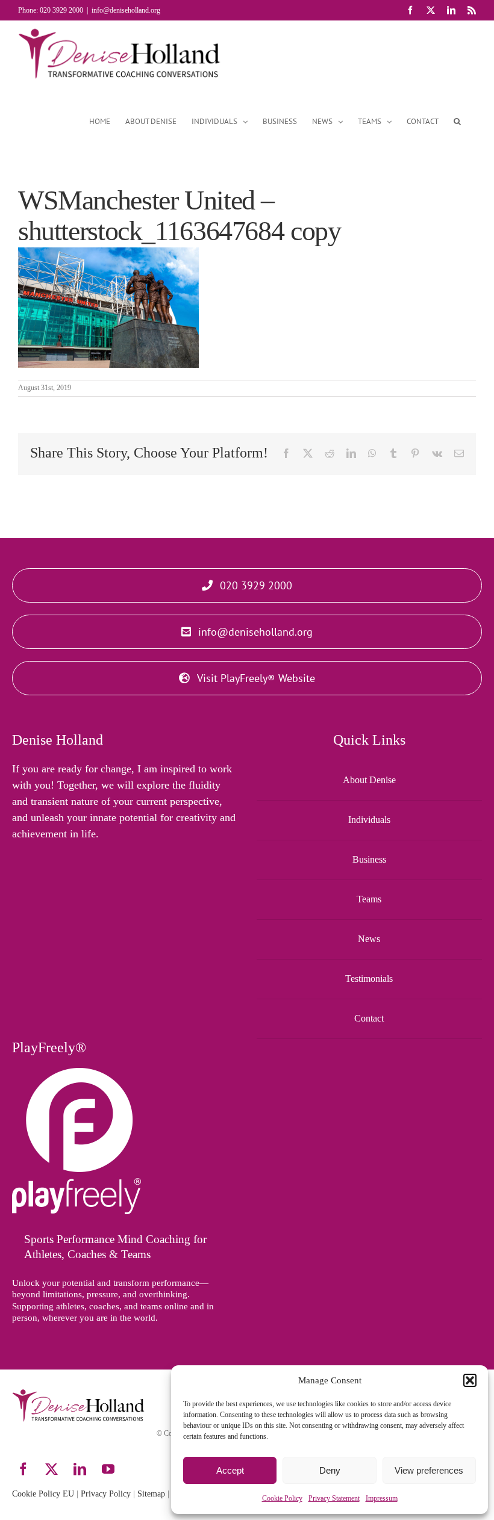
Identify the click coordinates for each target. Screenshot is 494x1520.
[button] (470, 1380)
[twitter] (51, 1469)
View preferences (429, 1470)
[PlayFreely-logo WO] (76, 1073)
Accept (230, 1470)
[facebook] (23, 1469)
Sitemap (151, 1493)
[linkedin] (80, 1469)
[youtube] (108, 1469)
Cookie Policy (282, 1498)
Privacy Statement (334, 1498)
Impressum (382, 1498)
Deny (329, 1470)
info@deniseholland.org (126, 10)
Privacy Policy (106, 1493)
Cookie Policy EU (43, 1493)
